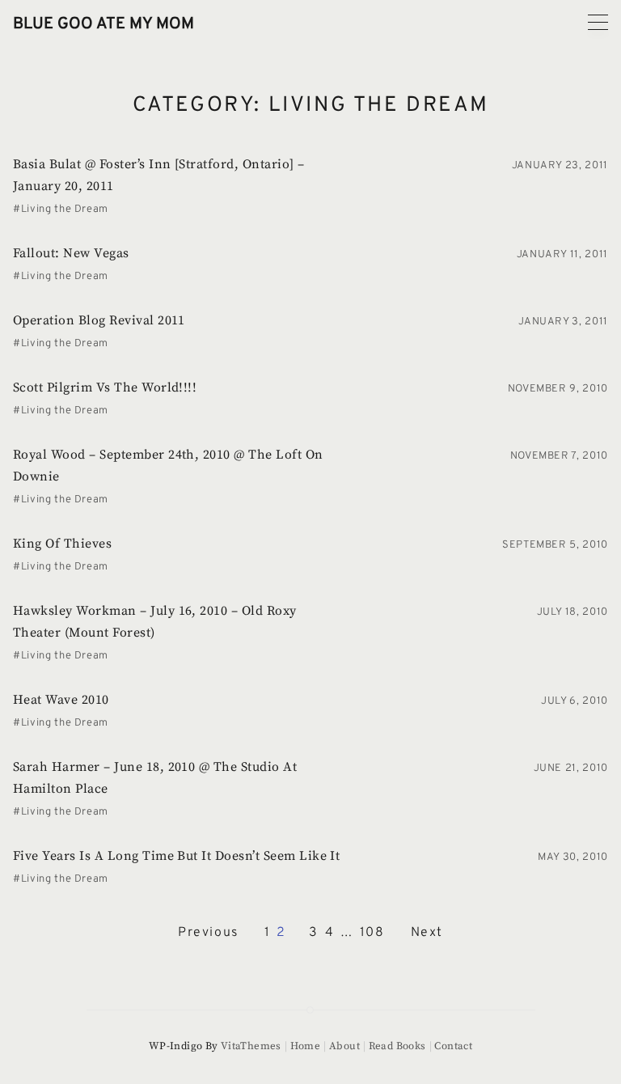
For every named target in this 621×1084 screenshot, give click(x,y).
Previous (208, 933)
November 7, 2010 (559, 456)
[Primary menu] (598, 22)
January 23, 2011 (560, 165)
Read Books (397, 1046)
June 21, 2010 (571, 768)
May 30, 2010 (573, 857)
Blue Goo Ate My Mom (103, 24)
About (344, 1046)
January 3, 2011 (563, 321)
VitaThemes (251, 1046)
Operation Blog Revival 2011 (99, 320)
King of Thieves (62, 544)
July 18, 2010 (572, 612)
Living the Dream (64, 209)
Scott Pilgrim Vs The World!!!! (104, 387)
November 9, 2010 (558, 389)
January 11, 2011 (562, 254)
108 (372, 933)
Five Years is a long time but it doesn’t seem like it (176, 856)
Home (305, 1046)
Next (427, 933)
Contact (453, 1046)
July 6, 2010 (574, 701)
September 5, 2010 (555, 545)
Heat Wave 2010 (61, 700)
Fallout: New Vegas (71, 253)
